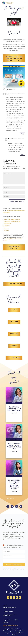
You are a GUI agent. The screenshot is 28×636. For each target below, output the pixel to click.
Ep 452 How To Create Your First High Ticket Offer (14, 446)
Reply (22, 133)
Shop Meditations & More (11, 620)
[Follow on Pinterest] (14, 597)
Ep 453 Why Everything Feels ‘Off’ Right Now (14, 408)
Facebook (6, 227)
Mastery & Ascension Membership (10, 614)
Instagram (7, 225)
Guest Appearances (9, 607)
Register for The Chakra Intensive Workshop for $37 (14, 58)
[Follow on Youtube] (17, 597)
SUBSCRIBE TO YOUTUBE (14, 247)
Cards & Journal (8, 611)
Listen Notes (14, 357)
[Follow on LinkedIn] (20, 597)
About (5, 605)
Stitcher (14, 321)
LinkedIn (6, 230)
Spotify (14, 310)
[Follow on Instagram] (11, 597)
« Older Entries (10, 498)
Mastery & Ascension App (10, 625)
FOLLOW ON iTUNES (14, 283)
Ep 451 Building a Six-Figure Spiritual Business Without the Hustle (14, 484)
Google (14, 345)
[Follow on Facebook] (8, 597)
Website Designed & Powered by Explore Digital (15, 632)
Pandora (14, 333)
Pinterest (6, 229)
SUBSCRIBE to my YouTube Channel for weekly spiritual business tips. (12, 221)
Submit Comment (17, 201)
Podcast (5, 622)
